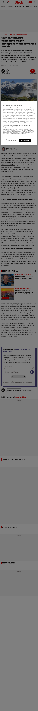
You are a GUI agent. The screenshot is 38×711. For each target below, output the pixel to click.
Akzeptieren (25, 140)
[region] (19, 123)
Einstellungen (12, 140)
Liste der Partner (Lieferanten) (10, 134)
